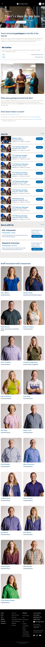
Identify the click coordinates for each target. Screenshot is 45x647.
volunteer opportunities (35, 116)
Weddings (14, 623)
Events (2, 613)
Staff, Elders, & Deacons (17, 619)
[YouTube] (40, 635)
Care (23, 617)
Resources (14, 617)
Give (2, 617)
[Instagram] (37, 635)
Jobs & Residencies (16, 621)
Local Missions (36, 119)
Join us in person (37, 613)
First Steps (8, 114)
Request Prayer (36, 619)
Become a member (21, 22)
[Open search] (40, 4)
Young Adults (25, 625)
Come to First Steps (10, 22)
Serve (2, 615)
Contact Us (3, 623)
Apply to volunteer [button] (37, 236)
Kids (23, 621)
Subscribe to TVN (37, 617)
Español (2, 619)
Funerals (13, 625)
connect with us (16, 114)
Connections (25, 619)
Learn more (39, 138)
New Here (14, 613)
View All (42, 133)
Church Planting (26, 636)
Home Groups (25, 615)
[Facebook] (34, 635)
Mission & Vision (15, 615)
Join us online (36, 615)
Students (24, 623)
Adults (23, 627)
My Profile (3, 621)
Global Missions (25, 634)
